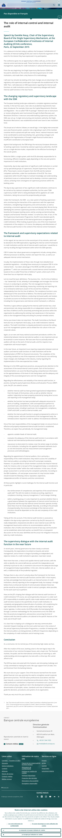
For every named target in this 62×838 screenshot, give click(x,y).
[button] (59, 2)
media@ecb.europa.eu (47, 744)
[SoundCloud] (54, 796)
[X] (37, 796)
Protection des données (29, 778)
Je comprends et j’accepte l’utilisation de (32, 830)
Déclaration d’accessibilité (30, 781)
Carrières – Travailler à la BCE (11, 760)
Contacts (4, 768)
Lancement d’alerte (48, 771)
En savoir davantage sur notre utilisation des (45, 825)
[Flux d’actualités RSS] (58, 796)
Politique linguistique (28, 775)
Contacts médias (12, 744)
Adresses (5, 771)
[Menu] (59, 5)
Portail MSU (45, 768)
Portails (44, 760)
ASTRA (44, 763)
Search (54, 5)
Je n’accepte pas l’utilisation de (32, 834)
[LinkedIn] (42, 796)
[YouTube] (50, 796)
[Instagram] (46, 796)
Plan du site (5, 787)
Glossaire (5, 763)
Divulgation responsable (29, 783)
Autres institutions (7, 766)
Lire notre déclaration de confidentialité (15, 825)
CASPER (44, 766)
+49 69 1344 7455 (45, 740)
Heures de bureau (7, 774)
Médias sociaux (7, 779)
